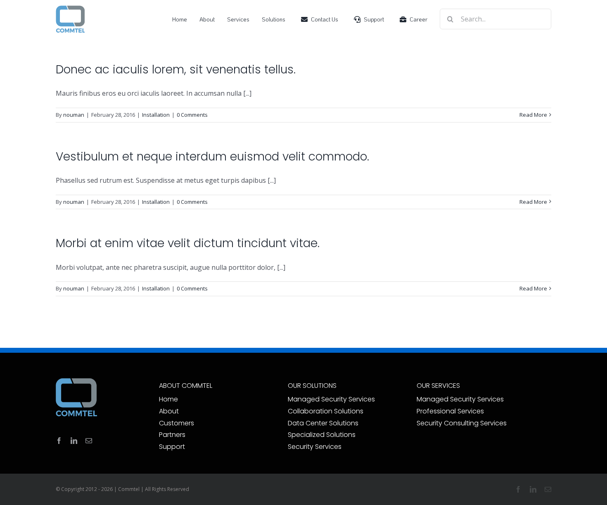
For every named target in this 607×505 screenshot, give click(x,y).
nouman (73, 114)
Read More (533, 114)
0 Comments (192, 114)
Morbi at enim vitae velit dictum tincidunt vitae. (188, 243)
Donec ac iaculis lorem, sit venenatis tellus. (176, 69)
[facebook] (59, 440)
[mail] (88, 440)
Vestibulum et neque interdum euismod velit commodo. (212, 157)
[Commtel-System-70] (70, 8)
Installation (156, 114)
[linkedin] (74, 440)
